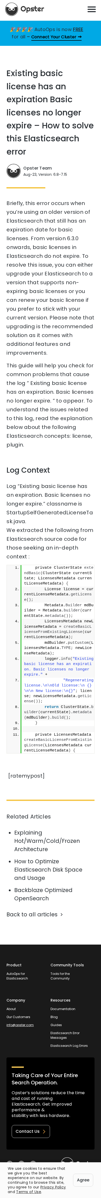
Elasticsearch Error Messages (65, 1035)
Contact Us (28, 1131)
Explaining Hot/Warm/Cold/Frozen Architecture (47, 841)
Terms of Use (28, 1191)
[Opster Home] (24, 9)
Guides (56, 1025)
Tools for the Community (60, 976)
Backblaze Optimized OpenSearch (43, 894)
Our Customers (18, 1017)
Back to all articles (31, 914)
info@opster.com (20, 1025)
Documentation (63, 1009)
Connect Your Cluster (54, 37)
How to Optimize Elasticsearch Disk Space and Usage (48, 870)
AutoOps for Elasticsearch (17, 976)
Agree (83, 1180)
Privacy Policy (53, 1187)
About (11, 1009)
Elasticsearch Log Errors (69, 1045)
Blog (54, 1017)
